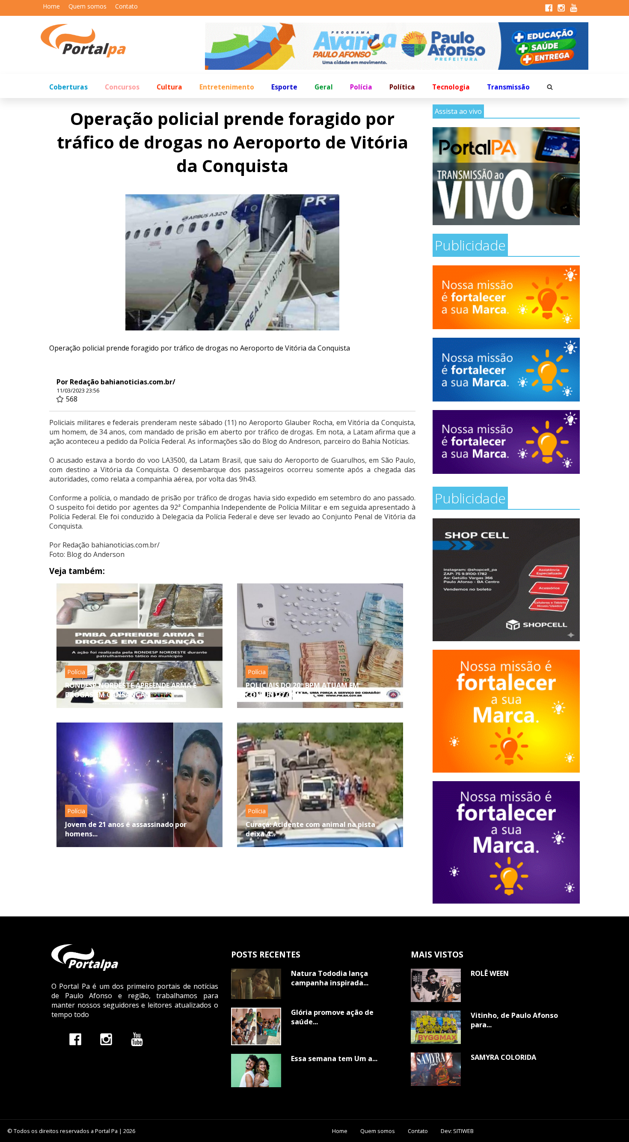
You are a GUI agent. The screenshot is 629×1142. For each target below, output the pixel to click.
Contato (126, 6)
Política (402, 87)
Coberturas (68, 87)
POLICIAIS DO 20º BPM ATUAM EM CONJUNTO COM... (302, 690)
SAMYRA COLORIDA (503, 1057)
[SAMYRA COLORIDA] (436, 1069)
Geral (323, 87)
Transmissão (508, 87)
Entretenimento (226, 87)
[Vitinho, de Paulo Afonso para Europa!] (436, 1027)
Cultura (169, 87)
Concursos (122, 87)
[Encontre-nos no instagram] (106, 1039)
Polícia (361, 87)
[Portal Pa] (123, 40)
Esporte (284, 87)
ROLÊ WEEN (490, 973)
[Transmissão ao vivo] (506, 176)
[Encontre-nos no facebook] (75, 1039)
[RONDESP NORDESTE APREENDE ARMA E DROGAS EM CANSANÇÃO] (139, 645)
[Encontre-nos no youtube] (137, 1039)
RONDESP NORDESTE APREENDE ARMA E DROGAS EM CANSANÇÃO (130, 690)
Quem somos (87, 6)
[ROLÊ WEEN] (436, 985)
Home (51, 6)
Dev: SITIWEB (457, 1131)
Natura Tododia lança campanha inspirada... (329, 978)
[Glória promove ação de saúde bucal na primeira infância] (256, 1026)
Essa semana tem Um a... (334, 1058)
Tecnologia (451, 87)
